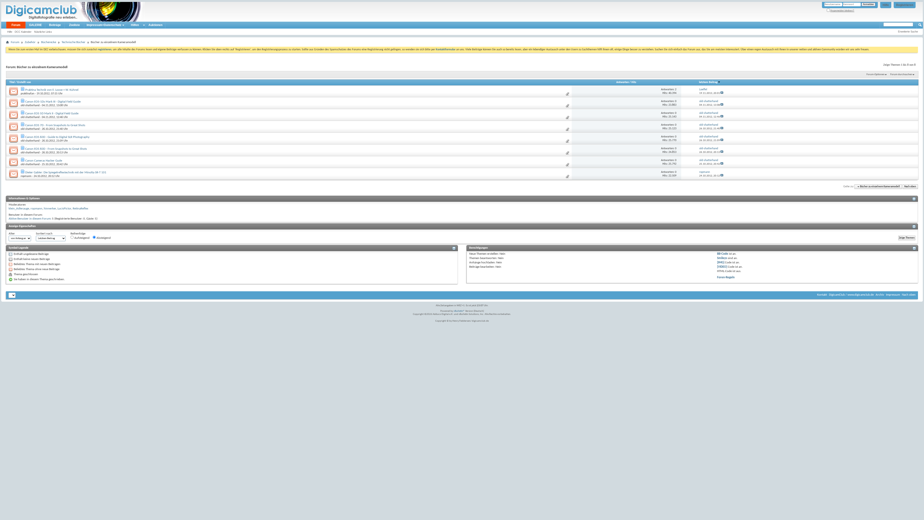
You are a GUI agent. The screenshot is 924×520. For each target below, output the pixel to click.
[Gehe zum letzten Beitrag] (721, 93)
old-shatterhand (30, 105)
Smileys (722, 258)
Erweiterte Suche (908, 31)
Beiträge (55, 25)
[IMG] (720, 262)
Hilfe (886, 5)
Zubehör (30, 42)
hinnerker (50, 208)
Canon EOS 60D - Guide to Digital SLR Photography (57, 137)
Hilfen (135, 25)
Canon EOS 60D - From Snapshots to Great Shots (56, 148)
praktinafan (27, 93)
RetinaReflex (80, 208)
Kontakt (822, 294)
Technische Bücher (73, 42)
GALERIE (35, 25)
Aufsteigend (82, 238)
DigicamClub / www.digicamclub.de (851, 294)
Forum (16, 25)
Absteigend (103, 238)
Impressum (893, 294)
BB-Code (722, 253)
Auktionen (155, 25)
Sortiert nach (44, 233)
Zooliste (74, 25)
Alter (12, 233)
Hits (633, 82)
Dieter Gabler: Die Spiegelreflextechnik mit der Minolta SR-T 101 (65, 172)
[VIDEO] (722, 266)
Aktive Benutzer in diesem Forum (30, 218)
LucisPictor (64, 208)
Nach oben (910, 186)
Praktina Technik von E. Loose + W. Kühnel (51, 89)
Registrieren (904, 5)
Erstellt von (24, 82)
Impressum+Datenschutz (104, 25)
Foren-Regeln (726, 277)
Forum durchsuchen (901, 74)
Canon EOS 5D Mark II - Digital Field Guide (51, 113)
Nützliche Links (43, 31)
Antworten (622, 82)
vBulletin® (459, 311)
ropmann (26, 176)
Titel (12, 82)
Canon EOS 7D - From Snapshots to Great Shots (55, 125)
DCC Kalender (23, 31)
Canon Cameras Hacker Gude (43, 160)
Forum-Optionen (875, 74)
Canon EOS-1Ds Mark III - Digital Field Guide (53, 101)
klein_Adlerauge (19, 208)
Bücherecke (48, 42)
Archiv (880, 294)
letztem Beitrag (708, 82)
